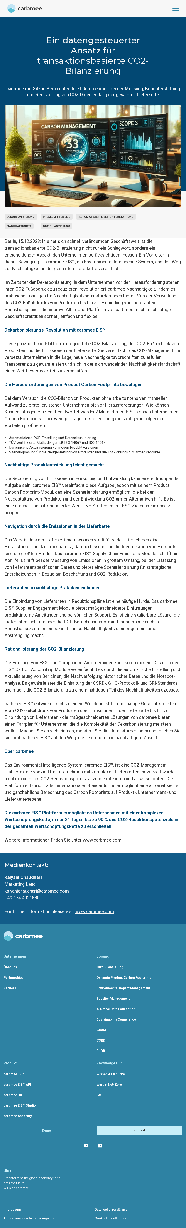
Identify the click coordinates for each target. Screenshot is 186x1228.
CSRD (99, 683)
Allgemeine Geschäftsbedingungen (30, 1218)
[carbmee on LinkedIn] (100, 1146)
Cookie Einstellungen (110, 1218)
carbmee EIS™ (36, 737)
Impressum (12, 1209)
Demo (46, 1130)
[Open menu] (175, 8)
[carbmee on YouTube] (86, 1146)
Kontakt (139, 1130)
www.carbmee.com (102, 840)
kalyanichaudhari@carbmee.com (37, 891)
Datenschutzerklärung (111, 1209)
